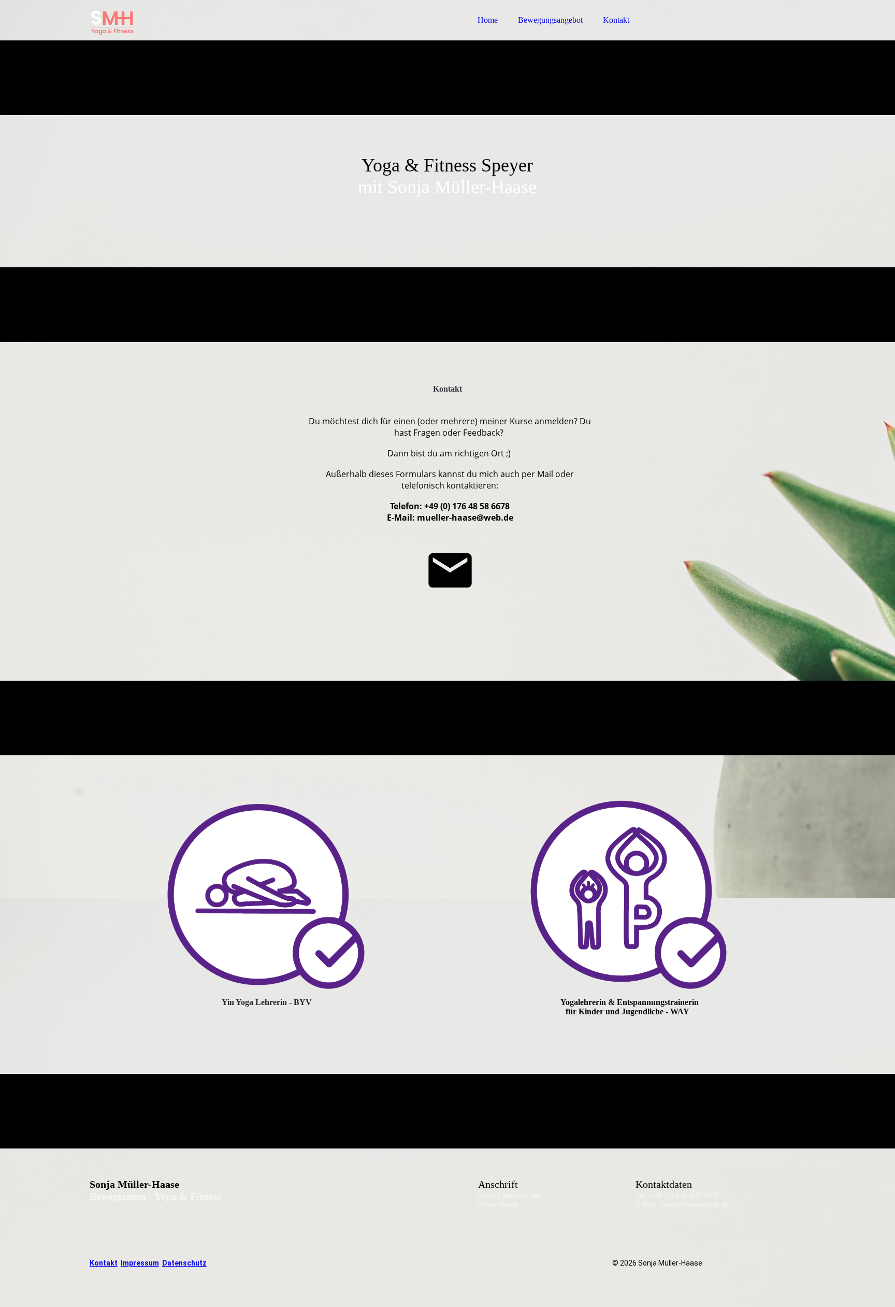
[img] (180, 36)
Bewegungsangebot (550, 20)
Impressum (140, 1263)
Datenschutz (184, 1263)
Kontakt (616, 20)
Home (488, 20)
